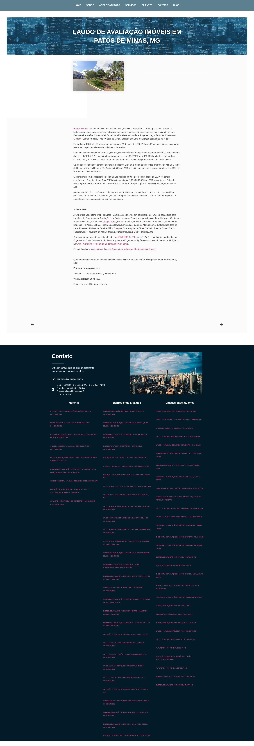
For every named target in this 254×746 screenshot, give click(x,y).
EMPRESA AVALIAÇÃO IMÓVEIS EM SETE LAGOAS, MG (174, 614)
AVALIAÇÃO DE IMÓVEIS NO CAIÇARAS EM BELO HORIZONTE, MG (125, 634)
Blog (176, 5)
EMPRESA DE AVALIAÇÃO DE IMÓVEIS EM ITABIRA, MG (174, 685)
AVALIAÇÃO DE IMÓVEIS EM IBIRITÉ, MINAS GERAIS (173, 565)
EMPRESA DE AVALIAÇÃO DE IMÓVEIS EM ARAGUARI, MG (175, 676)
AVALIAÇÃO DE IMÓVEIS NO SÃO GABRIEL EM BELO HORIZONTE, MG (126, 736)
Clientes (147, 5)
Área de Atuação (109, 5)
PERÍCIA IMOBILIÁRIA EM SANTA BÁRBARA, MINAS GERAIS (176, 411)
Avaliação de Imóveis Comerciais (107, 249)
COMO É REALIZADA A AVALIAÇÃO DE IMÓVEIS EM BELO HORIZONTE (73, 481)
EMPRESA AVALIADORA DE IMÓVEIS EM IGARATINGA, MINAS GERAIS (179, 488)
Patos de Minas (80, 129)
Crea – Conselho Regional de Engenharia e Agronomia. (102, 244)
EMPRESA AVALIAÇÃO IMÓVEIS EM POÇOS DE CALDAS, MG (176, 623)
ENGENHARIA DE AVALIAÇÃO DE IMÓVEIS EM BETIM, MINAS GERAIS (179, 597)
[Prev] (79, 324)
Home (78, 5)
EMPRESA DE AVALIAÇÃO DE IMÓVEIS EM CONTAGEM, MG (176, 557)
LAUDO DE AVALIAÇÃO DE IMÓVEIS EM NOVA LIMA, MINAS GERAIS (179, 517)
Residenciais (140, 249)
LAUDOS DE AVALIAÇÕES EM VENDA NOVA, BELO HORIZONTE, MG (126, 466)
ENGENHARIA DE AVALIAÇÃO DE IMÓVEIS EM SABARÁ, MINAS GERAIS (179, 537)
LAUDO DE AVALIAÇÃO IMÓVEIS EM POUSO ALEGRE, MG (175, 639)
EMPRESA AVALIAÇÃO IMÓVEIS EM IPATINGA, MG (173, 606)
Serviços (130, 5)
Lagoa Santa (110, 222)
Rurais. (152, 249)
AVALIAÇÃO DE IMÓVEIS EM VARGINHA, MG (171, 648)
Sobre (90, 5)
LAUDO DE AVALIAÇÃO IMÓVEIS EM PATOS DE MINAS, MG (176, 631)
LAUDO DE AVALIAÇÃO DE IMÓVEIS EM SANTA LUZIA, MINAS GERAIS (179, 508)
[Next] (175, 324)
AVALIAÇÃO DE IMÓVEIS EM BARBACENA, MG (171, 668)
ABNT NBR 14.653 (126, 237)
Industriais (128, 249)
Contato (163, 5)
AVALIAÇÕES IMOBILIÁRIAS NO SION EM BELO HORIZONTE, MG (125, 458)
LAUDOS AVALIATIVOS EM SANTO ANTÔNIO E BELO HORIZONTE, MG (127, 486)
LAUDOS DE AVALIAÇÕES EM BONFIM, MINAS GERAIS (174, 428)
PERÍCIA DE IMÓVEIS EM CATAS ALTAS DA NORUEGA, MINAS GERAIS (179, 420)
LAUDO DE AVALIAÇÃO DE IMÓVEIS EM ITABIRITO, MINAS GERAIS (178, 445)
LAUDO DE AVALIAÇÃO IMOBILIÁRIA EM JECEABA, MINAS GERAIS (178, 436)
